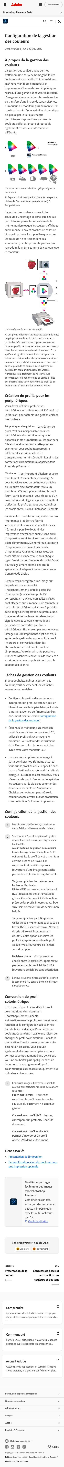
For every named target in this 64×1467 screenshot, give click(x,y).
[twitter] (18, 1447)
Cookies (53, 1457)
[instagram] (12, 1447)
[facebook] (7, 1447)
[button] (40, 4)
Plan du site (10, 1461)
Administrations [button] (13, 1408)
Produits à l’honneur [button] (15, 1430)
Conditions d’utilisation (38, 1457)
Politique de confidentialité (16, 1457)
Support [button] (9, 1415)
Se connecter (53, 4)
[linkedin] (24, 1447)
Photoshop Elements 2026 (17, 12)
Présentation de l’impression (25, 1156)
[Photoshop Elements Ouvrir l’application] (59, 21)
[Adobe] (16, 4)
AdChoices (24, 1461)
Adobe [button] (8, 1422)
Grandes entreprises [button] (15, 1401)
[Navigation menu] (5, 4)
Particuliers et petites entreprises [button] (21, 1393)
